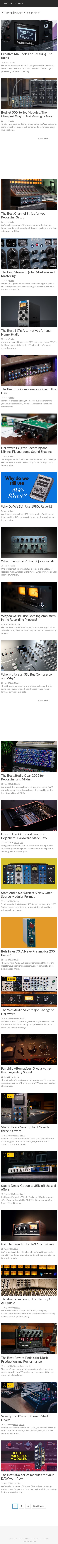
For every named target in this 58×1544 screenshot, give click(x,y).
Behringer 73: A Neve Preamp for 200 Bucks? (28, 953)
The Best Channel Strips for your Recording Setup (24, 215)
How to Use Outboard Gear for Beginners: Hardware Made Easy (24, 836)
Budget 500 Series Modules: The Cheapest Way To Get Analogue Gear (27, 114)
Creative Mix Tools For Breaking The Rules (26, 56)
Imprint (37, 1538)
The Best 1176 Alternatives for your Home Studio (26, 332)
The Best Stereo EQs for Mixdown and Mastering (28, 274)
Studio (12, 62)
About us (13, 1538)
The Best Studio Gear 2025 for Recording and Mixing (22, 777)
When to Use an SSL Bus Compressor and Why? (27, 676)
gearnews (16, 3)
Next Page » (38, 1506)
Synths (28, 1366)
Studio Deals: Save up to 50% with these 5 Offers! (25, 1129)
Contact (46, 1538)
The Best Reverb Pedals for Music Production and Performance (24, 1359)
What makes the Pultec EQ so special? (27, 561)
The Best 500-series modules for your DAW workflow (27, 1476)
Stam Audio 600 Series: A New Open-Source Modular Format (27, 894)
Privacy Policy (25, 1538)
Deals (16, 1018)
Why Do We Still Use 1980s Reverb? (26, 506)
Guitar (22, 1366)
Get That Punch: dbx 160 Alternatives (27, 1244)
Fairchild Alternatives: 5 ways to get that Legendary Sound (26, 1070)
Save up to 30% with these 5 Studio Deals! (25, 1418)
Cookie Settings (29, 1541)
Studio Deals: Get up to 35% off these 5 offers (28, 1187)
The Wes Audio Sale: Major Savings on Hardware (27, 1012)
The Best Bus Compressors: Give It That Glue (29, 391)
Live (21, 842)
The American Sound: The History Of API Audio (27, 1301)
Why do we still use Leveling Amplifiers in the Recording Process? (28, 617)
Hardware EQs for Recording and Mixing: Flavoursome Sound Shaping (26, 449)
